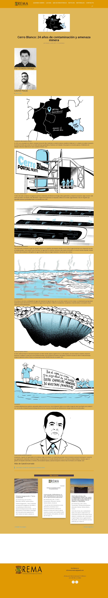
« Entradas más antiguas (20, 527)
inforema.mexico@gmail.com (75, 570)
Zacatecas (54, 503)
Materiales (80, 3)
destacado (18, 501)
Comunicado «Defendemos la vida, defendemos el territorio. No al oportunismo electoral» (53, 496)
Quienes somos (38, 3)
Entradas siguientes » (89, 527)
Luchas (48, 3)
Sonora (73, 509)
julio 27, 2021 (18, 93)
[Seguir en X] (76, 582)
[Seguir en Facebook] (73, 582)
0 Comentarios (60, 43)
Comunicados (47, 501)
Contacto (90, 3)
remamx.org (21, 499)
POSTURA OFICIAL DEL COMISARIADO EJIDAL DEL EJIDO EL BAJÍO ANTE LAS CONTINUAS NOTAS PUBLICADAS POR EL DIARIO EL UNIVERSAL (81, 498)
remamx (48, 43)
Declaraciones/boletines (84, 505)
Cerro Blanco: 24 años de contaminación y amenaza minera (30, 467)
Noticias (71, 3)
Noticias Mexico (30, 501)
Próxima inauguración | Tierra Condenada (25, 496)
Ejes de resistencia (60, 3)
